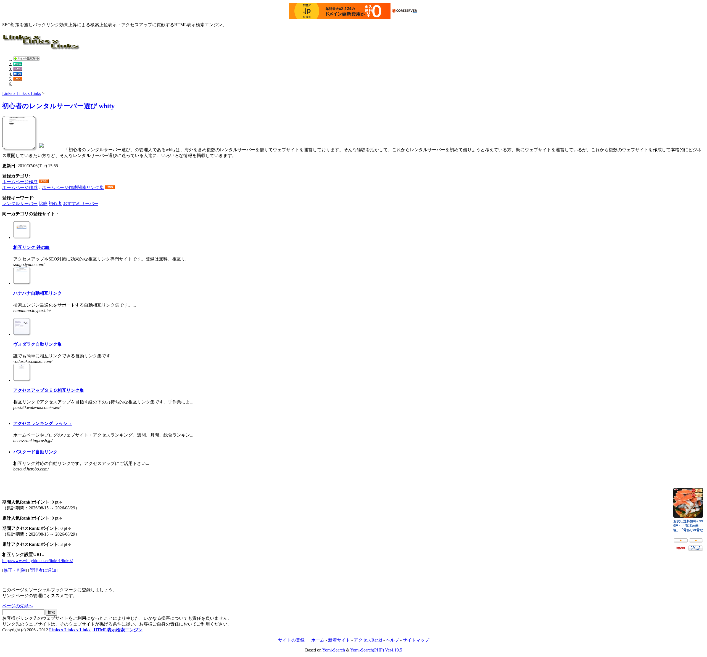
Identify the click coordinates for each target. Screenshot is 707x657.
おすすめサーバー (80, 203)
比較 (43, 203)
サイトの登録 (291, 640)
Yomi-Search (333, 650)
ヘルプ (392, 640)
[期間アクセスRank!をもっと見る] (69, 528)
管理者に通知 (43, 570)
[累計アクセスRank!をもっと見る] (69, 544)
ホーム (318, 640)
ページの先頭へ (17, 605)
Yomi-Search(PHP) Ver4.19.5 (376, 650)
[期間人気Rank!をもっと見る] (60, 502)
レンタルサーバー (20, 203)
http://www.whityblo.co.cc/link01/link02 (37, 560)
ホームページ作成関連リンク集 (73, 187)
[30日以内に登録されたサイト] (17, 64)
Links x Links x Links (21, 93)
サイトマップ (416, 640)
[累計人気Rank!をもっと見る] (60, 518)
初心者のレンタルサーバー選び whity (58, 106)
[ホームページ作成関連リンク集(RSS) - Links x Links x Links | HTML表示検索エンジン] (110, 187)
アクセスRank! (368, 640)
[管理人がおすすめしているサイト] (17, 79)
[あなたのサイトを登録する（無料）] (26, 59)
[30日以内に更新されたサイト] (17, 69)
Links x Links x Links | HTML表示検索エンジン (96, 629)
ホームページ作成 (20, 181)
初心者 (55, 203)
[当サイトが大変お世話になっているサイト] (17, 74)
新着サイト (339, 640)
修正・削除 (15, 570)
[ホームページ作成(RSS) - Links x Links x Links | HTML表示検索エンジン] (44, 181)
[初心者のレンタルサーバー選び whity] (20, 149)
